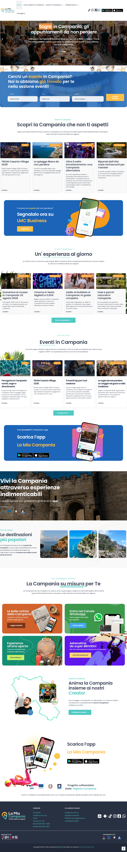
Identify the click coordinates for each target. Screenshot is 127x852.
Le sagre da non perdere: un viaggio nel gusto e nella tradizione (111, 383)
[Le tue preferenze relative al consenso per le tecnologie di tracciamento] (123, 848)
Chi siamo (36, 813)
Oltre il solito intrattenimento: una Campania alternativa (79, 166)
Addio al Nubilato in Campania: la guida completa (78, 295)
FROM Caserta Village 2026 (15, 163)
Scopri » (5, 190)
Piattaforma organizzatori (75, 818)
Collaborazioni (70, 5)
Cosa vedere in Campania (33, 5)
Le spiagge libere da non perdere (46, 163)
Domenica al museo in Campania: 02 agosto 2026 (15, 295)
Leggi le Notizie (16, 625)
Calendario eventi (71, 821)
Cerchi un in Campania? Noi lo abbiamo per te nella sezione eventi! (41, 81)
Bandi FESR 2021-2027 (41, 826)
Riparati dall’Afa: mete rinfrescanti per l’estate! (111, 164)
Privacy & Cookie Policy (86, 847)
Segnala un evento (72, 815)
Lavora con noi (38, 821)
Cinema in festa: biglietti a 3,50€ (44, 294)
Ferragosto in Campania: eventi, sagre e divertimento (14, 383)
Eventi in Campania (53, 5)
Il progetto (21, 13)
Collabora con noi (40, 815)
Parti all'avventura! (80, 655)
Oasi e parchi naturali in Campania (106, 295)
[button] (2, 39)
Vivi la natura (15, 657)
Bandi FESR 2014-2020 (41, 824)
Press (35, 818)
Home (19, 5)
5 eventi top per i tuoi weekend (76, 382)
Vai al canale (78, 625)
